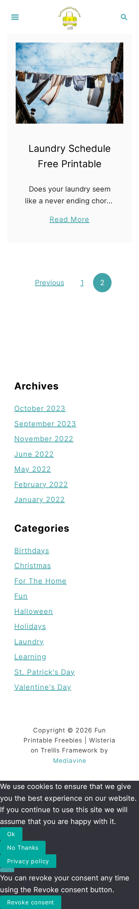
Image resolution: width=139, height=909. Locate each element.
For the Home (40, 581)
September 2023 (45, 423)
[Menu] (15, 17)
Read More (69, 220)
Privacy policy (28, 861)
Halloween (33, 611)
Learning (30, 656)
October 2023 (40, 408)
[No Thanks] (7, 870)
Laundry (29, 641)
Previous (49, 282)
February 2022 (41, 484)
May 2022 (32, 469)
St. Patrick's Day (44, 672)
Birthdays (31, 550)
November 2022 (43, 438)
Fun (21, 596)
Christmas (32, 565)
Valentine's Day (42, 687)
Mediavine (69, 760)
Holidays (30, 626)
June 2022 (34, 454)
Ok (11, 834)
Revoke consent (30, 902)
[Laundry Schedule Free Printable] (69, 83)
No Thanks (22, 847)
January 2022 (39, 499)
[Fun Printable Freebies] (69, 16)
